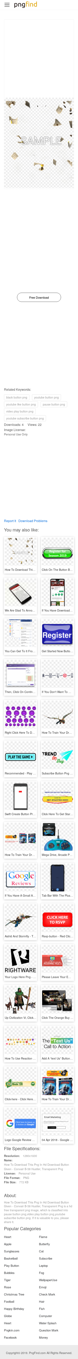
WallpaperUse (48, 1280)
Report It (10, 520)
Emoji (42, 1287)
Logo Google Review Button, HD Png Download (35, 1140)
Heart (7, 1237)
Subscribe (45, 1258)
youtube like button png (21, 404)
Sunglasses (11, 1251)
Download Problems (32, 520)
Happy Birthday (14, 1308)
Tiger (7, 1280)
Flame (43, 1237)
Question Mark (48, 1330)
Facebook (10, 1337)
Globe (8, 1316)
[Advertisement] (39, 59)
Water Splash (47, 1323)
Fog (41, 1273)
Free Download (39, 297)
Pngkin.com (12, 1330)
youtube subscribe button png (25, 418)
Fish (42, 1308)
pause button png (54, 404)
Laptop (43, 1265)
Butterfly (44, 1244)
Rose (7, 1287)
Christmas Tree (14, 1294)
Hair (41, 1301)
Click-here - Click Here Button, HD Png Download (36, 1099)
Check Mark (47, 1294)
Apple (7, 1244)
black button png (16, 397)
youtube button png (46, 397)
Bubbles (9, 1273)
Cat (41, 1251)
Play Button (11, 1265)
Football (9, 1301)
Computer (45, 1316)
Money (43, 1337)
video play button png (19, 411)
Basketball (11, 1258)
